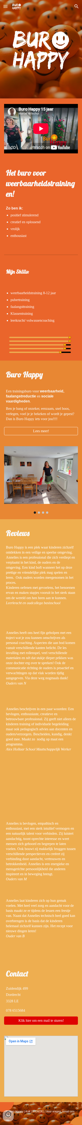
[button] (5, 6)
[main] (41, 183)
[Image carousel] (41, 480)
